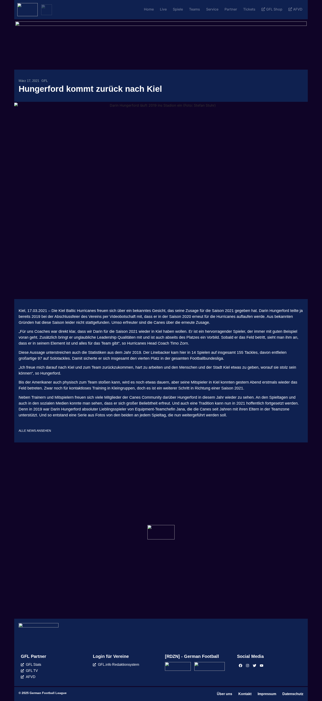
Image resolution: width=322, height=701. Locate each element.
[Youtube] (261, 665)
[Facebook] (240, 665)
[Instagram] (247, 665)
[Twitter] (254, 665)
